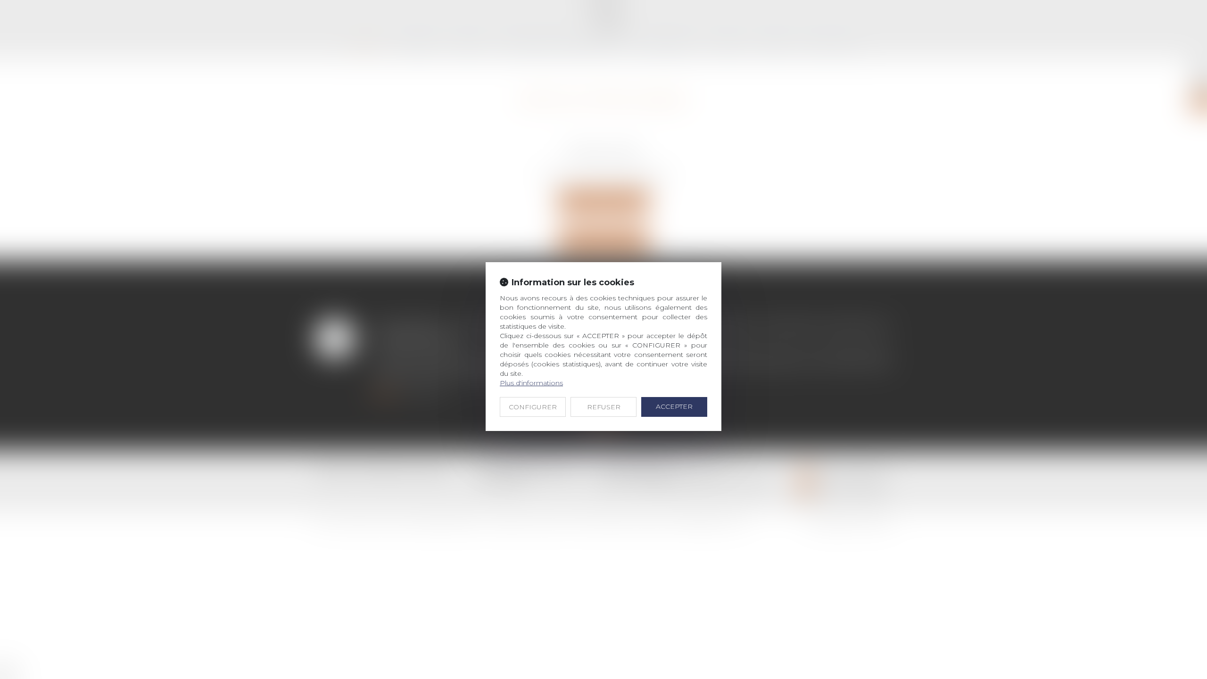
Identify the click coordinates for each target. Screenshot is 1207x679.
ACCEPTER (674, 406)
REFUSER (603, 407)
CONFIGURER (533, 407)
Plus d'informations (531, 383)
